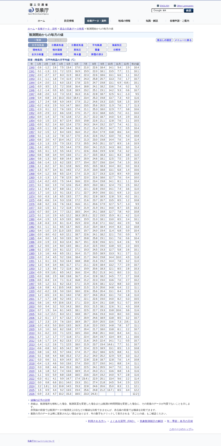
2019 (32, 367)
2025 (32, 390)
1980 (32, 219)
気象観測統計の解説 (151, 421)
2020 (32, 371)
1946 (32, 90)
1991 (32, 261)
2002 (32, 302)
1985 (32, 238)
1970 (32, 181)
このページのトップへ (181, 429)
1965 (32, 162)
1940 (32, 67)
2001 (32, 298)
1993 (32, 268)
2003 (32, 306)
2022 (32, 378)
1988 (32, 249)
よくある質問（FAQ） (123, 421)
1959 (32, 139)
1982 (32, 226)
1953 (32, 116)
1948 (32, 97)
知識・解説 (152, 20)
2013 (32, 344)
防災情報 (69, 20)
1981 (32, 223)
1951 (32, 109)
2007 (32, 321)
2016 (32, 355)
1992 (32, 264)
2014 (32, 348)
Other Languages (185, 6)
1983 (32, 230)
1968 (32, 173)
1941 (32, 71)
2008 (32, 325)
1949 (32, 101)
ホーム (41, 20)
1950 (32, 105)
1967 (32, 169)
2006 (32, 317)
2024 (32, 386)
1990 (32, 257)
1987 (32, 245)
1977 (32, 207)
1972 (32, 188)
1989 (32, 253)
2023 (32, 382)
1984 (32, 234)
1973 (32, 192)
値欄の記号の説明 (40, 400)
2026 (32, 393)
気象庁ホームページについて (41, 441)
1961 (32, 147)
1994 (32, 272)
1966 (32, 166)
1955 (32, 124)
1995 (32, 276)
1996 (32, 280)
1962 (32, 151)
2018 (32, 363)
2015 (32, 352)
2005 (32, 314)
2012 (32, 340)
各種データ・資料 (96, 20)
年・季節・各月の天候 (180, 421)
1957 (32, 132)
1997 (32, 283)
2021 (32, 374)
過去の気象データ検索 (72, 28)
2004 (32, 310)
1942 (32, 75)
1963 (32, 154)
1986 (32, 242)
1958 (32, 135)
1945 (32, 86)
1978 (32, 211)
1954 (32, 120)
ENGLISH (164, 6)
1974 (32, 196)
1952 (32, 113)
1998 (32, 287)
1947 (32, 94)
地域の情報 (124, 20)
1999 (32, 291)
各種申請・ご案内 (179, 20)
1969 (32, 177)
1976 (32, 204)
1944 (32, 82)
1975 (32, 200)
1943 (32, 78)
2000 (32, 295)
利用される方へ (97, 421)
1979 (32, 215)
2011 (32, 336)
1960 (32, 143)
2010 (32, 333)
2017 (32, 359)
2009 (32, 329)
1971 (32, 185)
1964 (32, 158)
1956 (32, 128)
